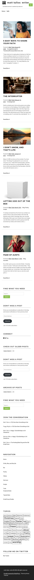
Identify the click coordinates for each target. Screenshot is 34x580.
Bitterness (19, 515)
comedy (21, 518)
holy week (22, 526)
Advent (5, 515)
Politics (5, 536)
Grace (13, 526)
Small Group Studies (8, 499)
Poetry (27, 207)
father (29, 521)
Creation (7, 521)
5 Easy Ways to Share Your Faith (15, 42)
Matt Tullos (12, 47)
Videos (5, 476)
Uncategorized (11, 102)
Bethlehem (10, 515)
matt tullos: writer (18, 2)
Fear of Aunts (11, 255)
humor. (10, 530)
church (17, 518)
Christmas (9, 518)
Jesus (26, 530)
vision (10, 542)
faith (24, 521)
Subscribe (7, 321)
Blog (23, 207)
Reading (17, 536)
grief (18, 526)
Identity (14, 530)
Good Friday (6, 526)
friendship (17, 523)
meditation (13, 533)
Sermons (5, 480)
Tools (4, 488)
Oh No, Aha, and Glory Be (9, 463)
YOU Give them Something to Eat (19, 422)
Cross (13, 521)
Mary (8, 533)
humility (5, 530)
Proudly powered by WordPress (12, 573)
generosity (22, 523)
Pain (22, 533)
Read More (6, 68)
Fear (5, 523)
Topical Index (6, 495)
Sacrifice (15, 539)
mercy (18, 533)
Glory (27, 523)
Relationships (7, 539)
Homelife (5, 260)
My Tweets (6, 555)
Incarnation (19, 530)
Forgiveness (10, 523)
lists (22, 50)
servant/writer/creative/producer (13, 6)
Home (4, 459)
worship (17, 542)
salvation (22, 539)
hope (26, 526)
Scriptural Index (7, 491)
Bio (4, 467)
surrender (6, 542)
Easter (19, 521)
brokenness (27, 515)
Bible (14, 515)
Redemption (25, 536)
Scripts (5, 209)
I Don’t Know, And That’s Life (13, 148)
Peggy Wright (6, 426)
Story (27, 539)
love (4, 533)
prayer (11, 536)
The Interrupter (12, 96)
